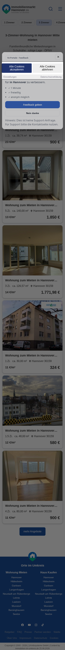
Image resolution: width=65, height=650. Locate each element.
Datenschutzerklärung (51, 77)
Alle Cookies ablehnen (47, 68)
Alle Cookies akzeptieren (16, 68)
